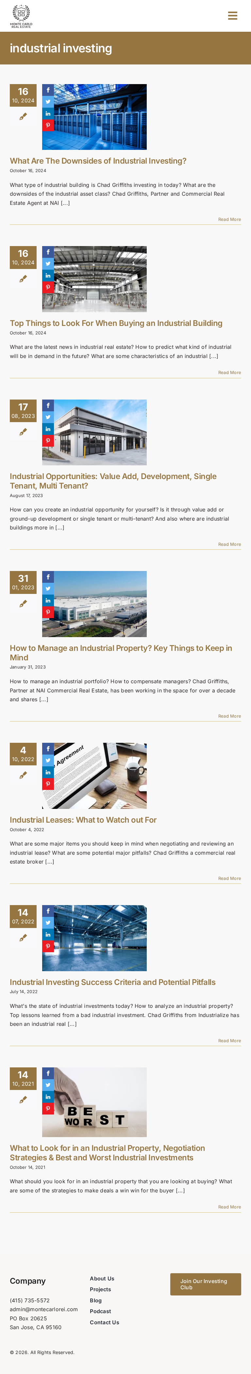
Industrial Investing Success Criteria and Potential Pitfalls (112, 982)
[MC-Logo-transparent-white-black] (21, 6)
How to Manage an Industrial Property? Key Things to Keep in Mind (121, 652)
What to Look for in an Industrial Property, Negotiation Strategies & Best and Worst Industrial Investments (107, 1152)
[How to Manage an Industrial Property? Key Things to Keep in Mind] (94, 604)
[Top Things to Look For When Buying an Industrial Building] (94, 279)
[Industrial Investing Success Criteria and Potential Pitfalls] (94, 938)
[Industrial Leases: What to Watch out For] (94, 776)
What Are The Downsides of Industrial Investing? (98, 161)
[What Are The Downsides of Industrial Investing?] (94, 117)
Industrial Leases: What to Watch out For (83, 820)
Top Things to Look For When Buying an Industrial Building (116, 323)
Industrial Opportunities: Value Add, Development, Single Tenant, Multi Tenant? (113, 481)
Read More (229, 219)
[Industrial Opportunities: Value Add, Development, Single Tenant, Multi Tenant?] (94, 433)
